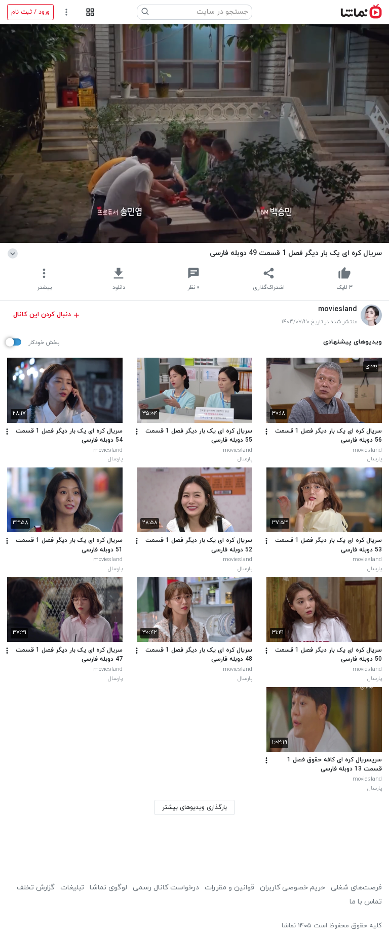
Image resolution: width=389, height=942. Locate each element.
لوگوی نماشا (108, 887)
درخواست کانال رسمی (166, 887)
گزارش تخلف (36, 887)
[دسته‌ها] (90, 12)
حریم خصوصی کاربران (292, 887)
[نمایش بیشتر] (14, 253)
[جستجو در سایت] (145, 12)
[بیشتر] (266, 431)
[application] (194, 133)
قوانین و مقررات (229, 887)
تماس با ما (365, 902)
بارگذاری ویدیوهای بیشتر (194, 807)
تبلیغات (72, 887)
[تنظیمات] (66, 12)
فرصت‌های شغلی (356, 887)
